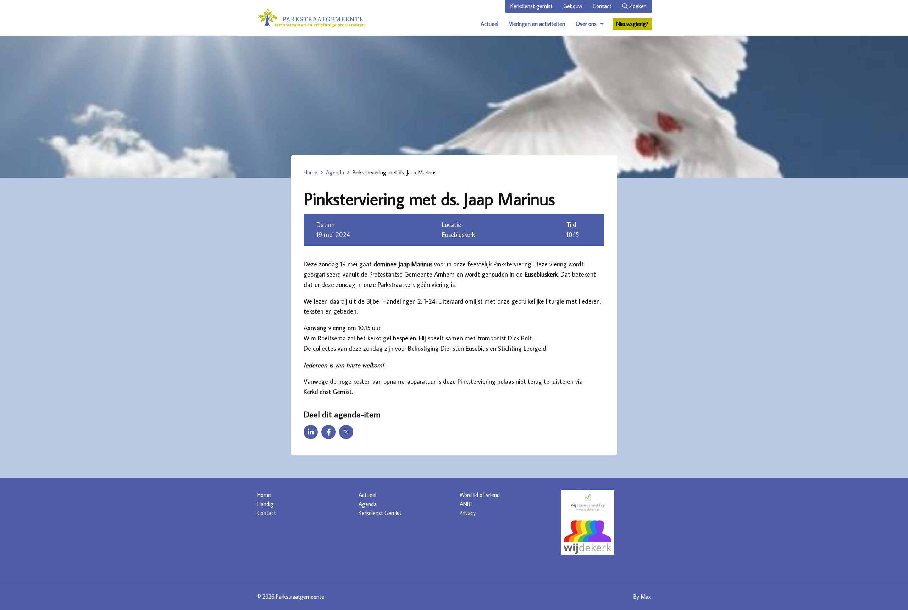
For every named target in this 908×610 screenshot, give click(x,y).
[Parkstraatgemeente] (311, 18)
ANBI (466, 504)
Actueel (489, 23)
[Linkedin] (311, 432)
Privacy (468, 512)
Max (646, 596)
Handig (265, 504)
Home (310, 172)
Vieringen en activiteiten (537, 23)
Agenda (335, 172)
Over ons (586, 23)
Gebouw (572, 6)
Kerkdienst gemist (531, 6)
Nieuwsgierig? (632, 23)
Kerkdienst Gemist (380, 512)
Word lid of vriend (480, 494)
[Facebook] (328, 432)
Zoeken (637, 6)
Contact (602, 6)
